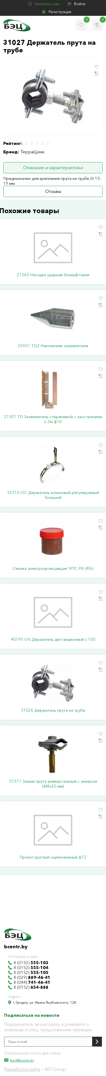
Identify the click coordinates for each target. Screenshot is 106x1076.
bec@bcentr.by (22, 1060)
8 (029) (32, 977)
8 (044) (32, 982)
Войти (79, 3)
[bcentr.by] (16, 25)
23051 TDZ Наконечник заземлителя (53, 345)
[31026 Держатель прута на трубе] (53, 683)
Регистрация (60, 11)
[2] (31, 143)
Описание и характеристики (53, 167)
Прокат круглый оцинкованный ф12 (53, 857)
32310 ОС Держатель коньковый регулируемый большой (53, 495)
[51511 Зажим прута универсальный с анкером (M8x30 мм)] (53, 754)
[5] (47, 143)
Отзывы (53, 191)
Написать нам (47, 3)
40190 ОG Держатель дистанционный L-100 (53, 639)
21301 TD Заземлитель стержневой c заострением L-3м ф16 (53, 419)
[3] (37, 143)
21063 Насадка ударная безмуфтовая (53, 274)
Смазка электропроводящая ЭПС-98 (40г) (53, 568)
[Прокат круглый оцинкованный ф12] (53, 830)
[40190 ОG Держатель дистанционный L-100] (53, 612)
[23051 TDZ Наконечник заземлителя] (53, 319)
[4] (42, 143)
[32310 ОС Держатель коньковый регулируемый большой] (53, 465)
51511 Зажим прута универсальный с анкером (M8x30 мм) (53, 784)
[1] (26, 143)
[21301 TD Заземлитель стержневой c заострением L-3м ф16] (53, 390)
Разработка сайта (22, 1069)
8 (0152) (31, 962)
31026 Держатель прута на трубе (53, 710)
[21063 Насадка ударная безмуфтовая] (53, 248)
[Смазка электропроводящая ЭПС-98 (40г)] (53, 541)
